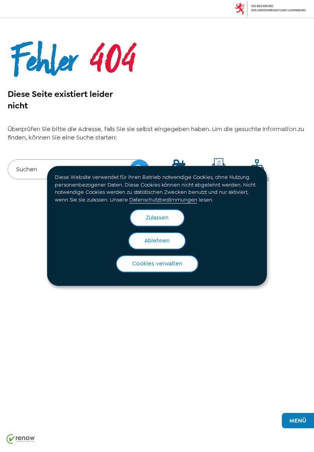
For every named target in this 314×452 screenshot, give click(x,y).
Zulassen (157, 218)
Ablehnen (157, 241)
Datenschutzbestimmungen (163, 199)
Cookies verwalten (157, 264)
